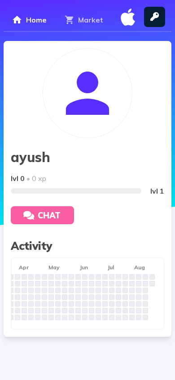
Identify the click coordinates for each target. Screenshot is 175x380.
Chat (49, 215)
